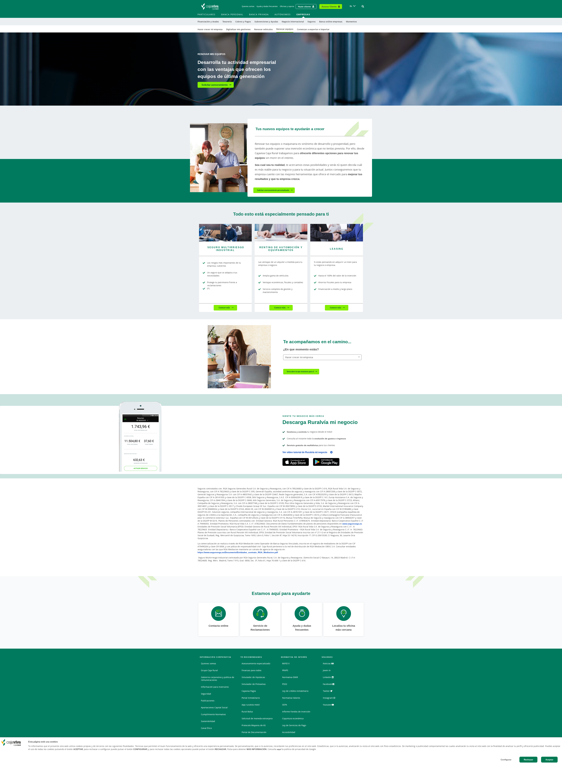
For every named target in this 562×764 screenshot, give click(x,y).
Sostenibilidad (208, 721)
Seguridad (206, 693)
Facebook (328, 684)
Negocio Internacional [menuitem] (293, 21)
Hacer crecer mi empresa (299, 357)
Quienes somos (248, 6)
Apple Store (295, 462)
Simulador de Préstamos (254, 684)
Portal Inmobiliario (251, 697)
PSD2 (284, 684)
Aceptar (549, 759)
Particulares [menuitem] (206, 14)
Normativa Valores (291, 697)
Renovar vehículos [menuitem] (263, 29)
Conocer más (224, 307)
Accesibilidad (288, 732)
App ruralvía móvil (251, 704)
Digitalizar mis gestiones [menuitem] (238, 29)
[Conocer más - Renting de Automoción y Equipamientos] (281, 232)
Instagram (328, 697)
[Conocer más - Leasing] (336, 232)
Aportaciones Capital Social (214, 707)
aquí (279, 749)
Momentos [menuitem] (351, 21)
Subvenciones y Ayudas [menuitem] (266, 21)
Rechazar (528, 759)
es (351, 6)
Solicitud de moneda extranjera (257, 718)
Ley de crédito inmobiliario (295, 691)
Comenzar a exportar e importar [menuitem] (313, 29)
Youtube (327, 704)
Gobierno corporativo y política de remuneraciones (217, 678)
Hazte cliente (304, 6)
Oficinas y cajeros (287, 6)
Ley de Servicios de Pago (294, 725)
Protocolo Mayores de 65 (254, 725)
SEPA (284, 704)
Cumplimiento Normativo (213, 714)
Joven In (327, 670)
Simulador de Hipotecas (253, 677)
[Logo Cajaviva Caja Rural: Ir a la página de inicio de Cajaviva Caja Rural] (210, 6)
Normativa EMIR (290, 677)
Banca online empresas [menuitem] (330, 21)
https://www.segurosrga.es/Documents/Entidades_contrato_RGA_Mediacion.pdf (238, 552)
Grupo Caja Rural (209, 670)
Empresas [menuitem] (303, 14)
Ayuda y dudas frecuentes (267, 6)
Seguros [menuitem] (311, 21)
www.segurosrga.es (352, 523)
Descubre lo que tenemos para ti (300, 371)
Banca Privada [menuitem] (259, 14)
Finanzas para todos (251, 670)
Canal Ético (206, 728)
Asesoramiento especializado (256, 663)
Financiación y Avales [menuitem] (208, 21)
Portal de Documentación (254, 732)
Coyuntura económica (293, 718)
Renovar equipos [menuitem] (284, 29)
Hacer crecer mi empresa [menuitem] (210, 29)
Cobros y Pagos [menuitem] (243, 21)
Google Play (326, 462)
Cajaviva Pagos (249, 691)
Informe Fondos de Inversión (296, 711)
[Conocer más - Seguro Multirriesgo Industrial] (225, 232)
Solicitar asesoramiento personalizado (273, 190)
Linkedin (327, 677)
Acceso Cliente (329, 6)
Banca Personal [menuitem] (232, 14)
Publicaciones (207, 700)
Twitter (326, 691)
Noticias (327, 663)
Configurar (506, 759)
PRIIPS (285, 670)
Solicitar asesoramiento (215, 84)
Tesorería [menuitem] (227, 21)
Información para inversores (215, 686)
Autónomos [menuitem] (283, 14)
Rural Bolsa (247, 711)
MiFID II (285, 663)
